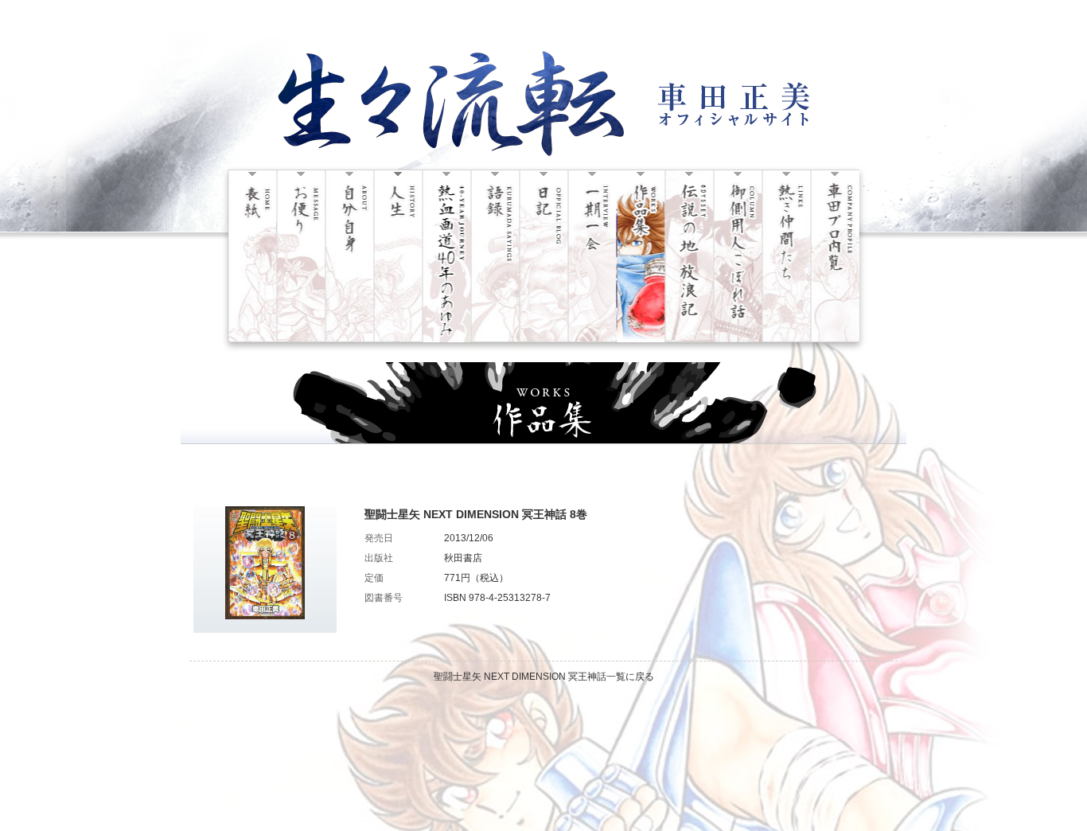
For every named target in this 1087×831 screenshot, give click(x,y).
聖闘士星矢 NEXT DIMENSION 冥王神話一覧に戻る (544, 676)
